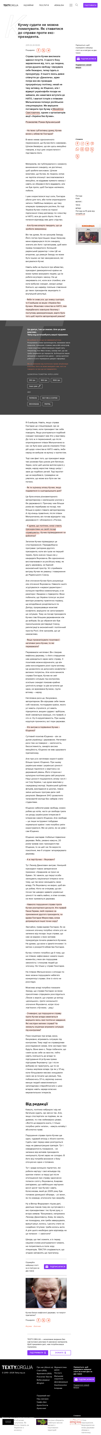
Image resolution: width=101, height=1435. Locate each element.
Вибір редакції (43, 1380)
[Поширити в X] (43, 50)
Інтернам (58, 1388)
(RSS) (44, 1370)
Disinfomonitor (60, 1385)
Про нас (40, 1367)
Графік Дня (42, 1402)
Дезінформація (61, 1382)
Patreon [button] (33, 398)
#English (40, 1383)
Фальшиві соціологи (58, 1377)
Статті (39, 1370)
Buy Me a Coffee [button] (49, 398)
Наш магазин (43, 1399)
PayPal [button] (47, 404)
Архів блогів (42, 1405)
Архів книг (41, 1408)
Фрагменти (42, 1373)
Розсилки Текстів (44, 1377)
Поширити (30, 50)
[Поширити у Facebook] (38, 50)
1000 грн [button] (56, 380)
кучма (29, 1326)
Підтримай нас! (43, 1395)
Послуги (58, 1373)
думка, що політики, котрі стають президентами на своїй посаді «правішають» (44, 529)
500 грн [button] (44, 380)
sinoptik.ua (80, 213)
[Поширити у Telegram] (48, 50)
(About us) (48, 1367)
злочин (38, 1326)
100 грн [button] (32, 380)
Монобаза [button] (34, 404)
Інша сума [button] (33, 386)
